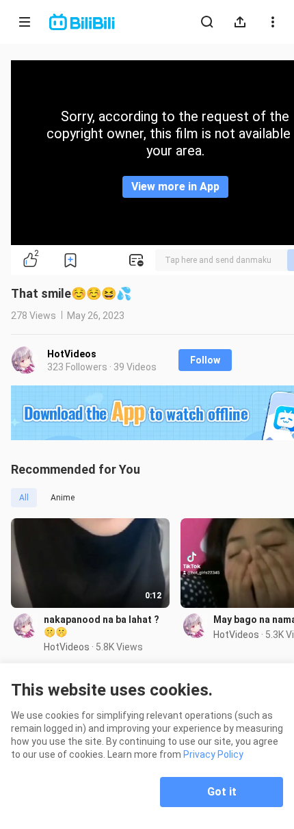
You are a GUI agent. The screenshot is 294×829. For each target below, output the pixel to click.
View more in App (175, 186)
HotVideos (71, 353)
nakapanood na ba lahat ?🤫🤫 (101, 625)
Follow (205, 360)
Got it (222, 791)
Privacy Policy (213, 754)
